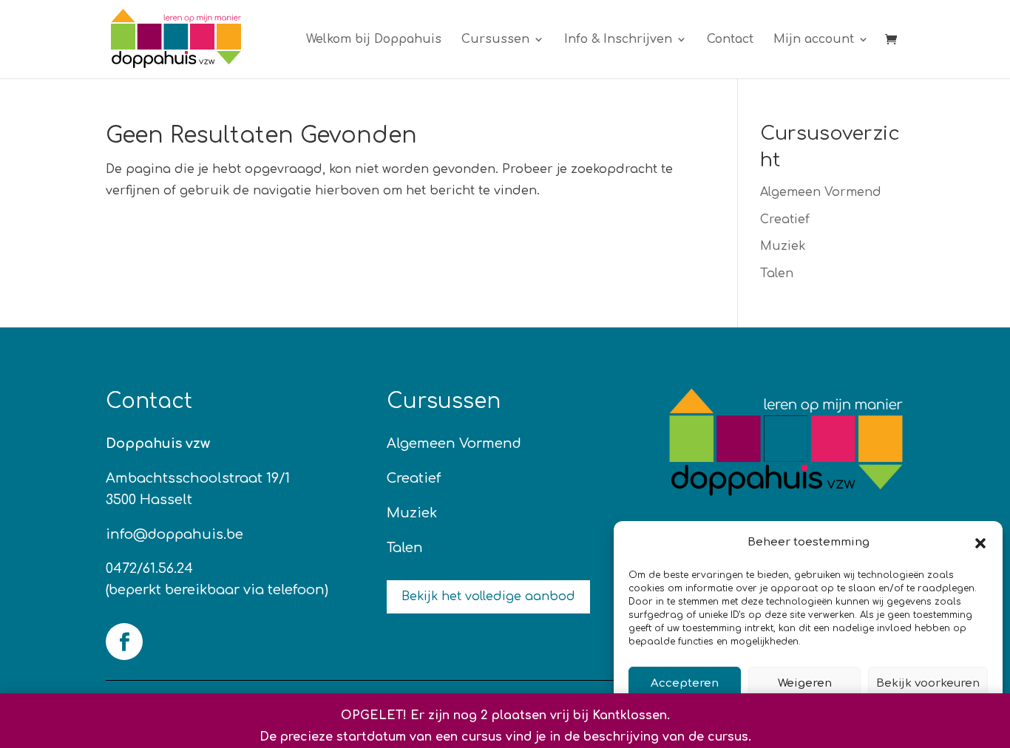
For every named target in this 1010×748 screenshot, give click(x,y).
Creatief (785, 219)
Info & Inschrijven (618, 40)
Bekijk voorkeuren (928, 683)
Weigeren (805, 683)
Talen (776, 273)
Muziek (782, 246)
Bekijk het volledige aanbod (488, 596)
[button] (980, 543)
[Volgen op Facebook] (124, 641)
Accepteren (685, 683)
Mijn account (813, 40)
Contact (730, 40)
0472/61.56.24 (149, 568)
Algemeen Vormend (820, 192)
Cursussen (495, 40)
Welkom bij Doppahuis (373, 40)
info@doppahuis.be (174, 534)
